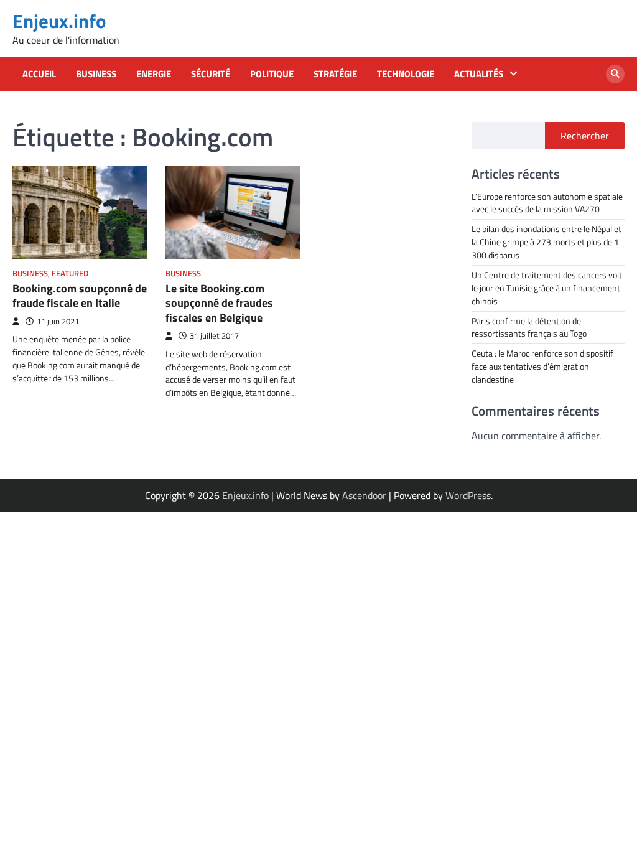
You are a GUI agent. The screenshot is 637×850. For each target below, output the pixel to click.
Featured (70, 273)
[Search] (615, 74)
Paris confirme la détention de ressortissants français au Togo (529, 327)
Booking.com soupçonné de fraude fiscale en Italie (79, 295)
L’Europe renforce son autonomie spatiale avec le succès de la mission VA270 (547, 203)
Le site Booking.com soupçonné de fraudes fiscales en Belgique (219, 303)
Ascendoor (364, 495)
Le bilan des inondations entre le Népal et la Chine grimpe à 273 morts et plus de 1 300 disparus (546, 241)
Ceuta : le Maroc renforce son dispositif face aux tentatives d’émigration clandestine (542, 366)
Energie (153, 74)
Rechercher (584, 135)
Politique (272, 74)
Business (96, 74)
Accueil (39, 74)
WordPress (468, 495)
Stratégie (335, 74)
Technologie (405, 74)
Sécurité (210, 74)
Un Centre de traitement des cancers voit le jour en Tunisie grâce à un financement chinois (547, 287)
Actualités (478, 74)
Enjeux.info (59, 20)
